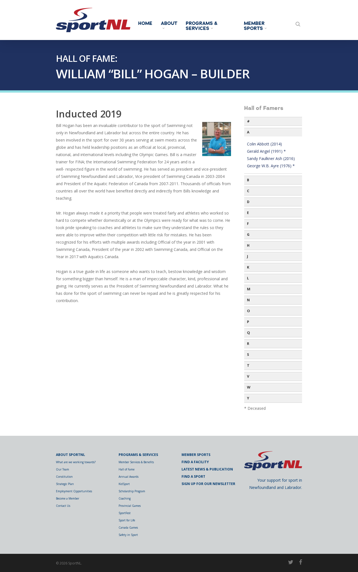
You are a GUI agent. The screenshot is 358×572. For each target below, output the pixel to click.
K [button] (248, 267)
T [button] (248, 365)
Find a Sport (193, 476)
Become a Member (67, 498)
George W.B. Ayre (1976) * (271, 165)
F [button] (248, 223)
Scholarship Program (132, 491)
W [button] (248, 387)
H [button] (248, 245)
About (169, 24)
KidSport (124, 484)
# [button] (248, 121)
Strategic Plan (65, 484)
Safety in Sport (128, 535)
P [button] (248, 321)
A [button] (248, 132)
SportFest (125, 513)
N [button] (248, 300)
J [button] (247, 256)
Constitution (64, 477)
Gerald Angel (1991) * (266, 151)
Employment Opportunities (74, 491)
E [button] (248, 212)
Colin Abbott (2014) (264, 144)
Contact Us (63, 506)
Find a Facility (195, 462)
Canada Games (128, 527)
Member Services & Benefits (136, 462)
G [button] (248, 234)
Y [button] (248, 398)
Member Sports (254, 26)
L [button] (248, 278)
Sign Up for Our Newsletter (208, 483)
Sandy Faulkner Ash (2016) (271, 158)
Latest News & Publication (207, 469)
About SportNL (70, 454)
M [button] (248, 289)
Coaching (125, 498)
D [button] (248, 201)
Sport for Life (127, 520)
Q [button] (248, 332)
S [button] (248, 354)
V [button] (248, 376)
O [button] (248, 311)
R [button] (248, 343)
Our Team (62, 469)
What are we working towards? (76, 462)
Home (145, 23)
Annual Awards (128, 477)
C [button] (248, 191)
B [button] (248, 180)
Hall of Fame (127, 469)
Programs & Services (202, 26)
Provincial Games (130, 506)
